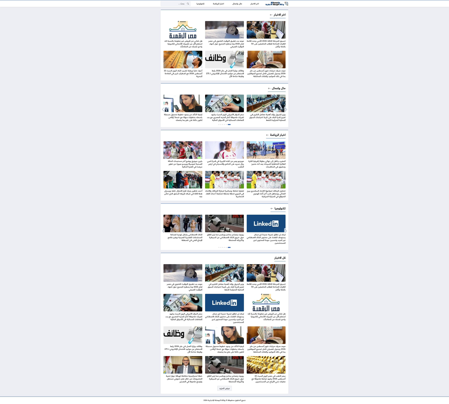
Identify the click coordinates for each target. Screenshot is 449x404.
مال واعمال (279, 88)
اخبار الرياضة (278, 134)
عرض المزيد (224, 388)
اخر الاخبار (280, 14)
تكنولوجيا (280, 208)
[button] (229, 124)
